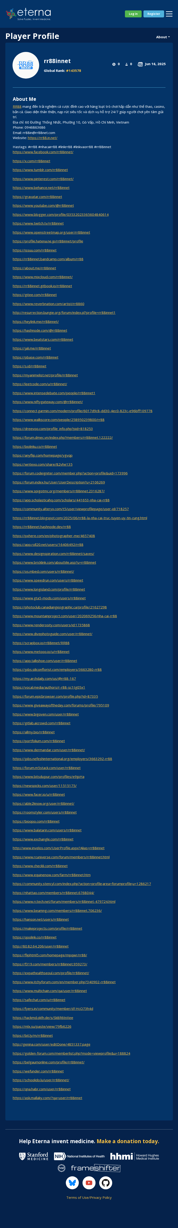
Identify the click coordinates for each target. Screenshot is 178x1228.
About (161, 37)
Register (153, 14)
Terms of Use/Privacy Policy (89, 1197)
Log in (133, 14)
